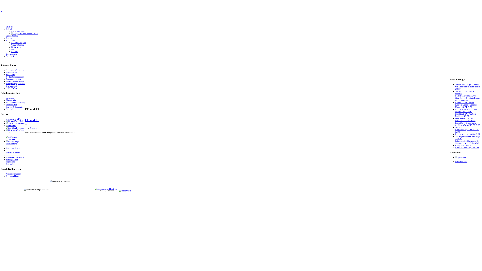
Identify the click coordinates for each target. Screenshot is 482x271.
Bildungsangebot (12, 72)
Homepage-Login (13, 148)
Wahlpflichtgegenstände (15, 84)
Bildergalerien (11, 54)
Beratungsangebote (13, 79)
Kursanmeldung (12, 176)
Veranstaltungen (17, 45)
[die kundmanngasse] (241, 9)
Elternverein (11, 100)
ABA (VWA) (11, 88)
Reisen (13, 49)
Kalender (9, 29)
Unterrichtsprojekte (18, 43)
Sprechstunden (12, 36)
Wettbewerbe (16, 47)
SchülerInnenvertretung (15, 102)
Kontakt (9, 38)
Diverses (14, 52)
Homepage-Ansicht (18, 31)
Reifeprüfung (11, 86)
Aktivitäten (10, 40)
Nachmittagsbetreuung (15, 77)
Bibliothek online (13, 153)
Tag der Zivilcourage (14, 107)
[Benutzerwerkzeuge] (26, 124)
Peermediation (11, 105)
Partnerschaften (461, 162)
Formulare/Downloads (15, 157)
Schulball (9, 109)
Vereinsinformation (13, 174)
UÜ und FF (32, 120)
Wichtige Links (12, 159)
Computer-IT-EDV (13, 119)
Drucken (33, 128)
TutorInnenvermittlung (15, 81)
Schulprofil (10, 75)
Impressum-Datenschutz (11, 163)
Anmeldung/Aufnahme (15, 70)
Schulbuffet (10, 56)
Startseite (9, 27)
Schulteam (10, 98)
